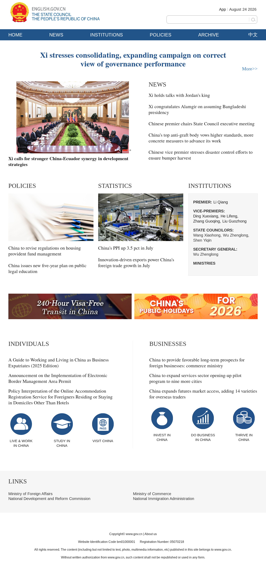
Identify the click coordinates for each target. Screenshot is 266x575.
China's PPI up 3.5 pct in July (125, 248)
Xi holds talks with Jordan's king (179, 95)
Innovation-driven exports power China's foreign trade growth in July (136, 262)
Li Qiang (220, 202)
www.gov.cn (134, 534)
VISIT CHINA (102, 441)
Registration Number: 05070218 (162, 541)
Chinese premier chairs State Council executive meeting (202, 123)
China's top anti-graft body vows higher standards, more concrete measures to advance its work (201, 138)
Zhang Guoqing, (207, 221)
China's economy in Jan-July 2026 (42, 158)
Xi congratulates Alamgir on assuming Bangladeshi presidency (197, 109)
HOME (15, 34)
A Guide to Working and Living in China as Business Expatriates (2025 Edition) (58, 363)
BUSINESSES (167, 343)
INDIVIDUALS (28, 343)
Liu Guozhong (234, 221)
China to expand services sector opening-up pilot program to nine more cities (195, 378)
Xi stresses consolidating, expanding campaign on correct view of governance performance (133, 59)
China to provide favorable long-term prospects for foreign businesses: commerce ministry (197, 363)
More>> (250, 68)
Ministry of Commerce (152, 494)
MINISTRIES (204, 263)
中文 (253, 34)
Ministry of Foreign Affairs (30, 494)
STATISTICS (115, 185)
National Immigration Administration (163, 498)
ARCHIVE (208, 34)
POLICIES (160, 34)
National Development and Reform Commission (49, 498)
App (222, 9)
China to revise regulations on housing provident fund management (44, 251)
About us (150, 534)
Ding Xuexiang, (206, 216)
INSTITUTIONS (106, 34)
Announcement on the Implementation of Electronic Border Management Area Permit (57, 378)
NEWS (56, 34)
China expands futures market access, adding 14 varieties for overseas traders (203, 394)
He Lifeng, (229, 216)
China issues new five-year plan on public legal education (47, 268)
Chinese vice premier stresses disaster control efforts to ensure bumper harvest (201, 155)
